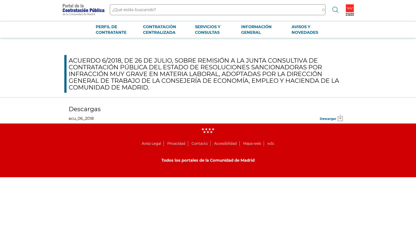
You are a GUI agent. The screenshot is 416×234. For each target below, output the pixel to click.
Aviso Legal (151, 143)
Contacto (200, 143)
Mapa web (252, 143)
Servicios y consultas (207, 29)
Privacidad (176, 143)
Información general (256, 29)
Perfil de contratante (111, 29)
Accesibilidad (225, 143)
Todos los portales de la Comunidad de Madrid (208, 160)
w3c (270, 143)
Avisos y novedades (305, 29)
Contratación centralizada (159, 29)
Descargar (328, 119)
